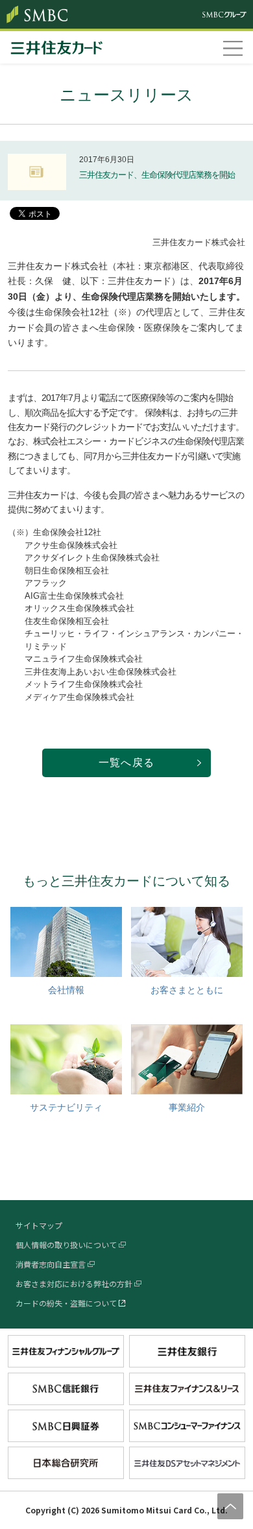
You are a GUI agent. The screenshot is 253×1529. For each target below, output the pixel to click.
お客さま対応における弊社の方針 (74, 1283)
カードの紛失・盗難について (66, 1302)
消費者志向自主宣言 (51, 1264)
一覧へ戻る (126, 762)
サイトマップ (39, 1225)
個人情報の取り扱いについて (66, 1244)
